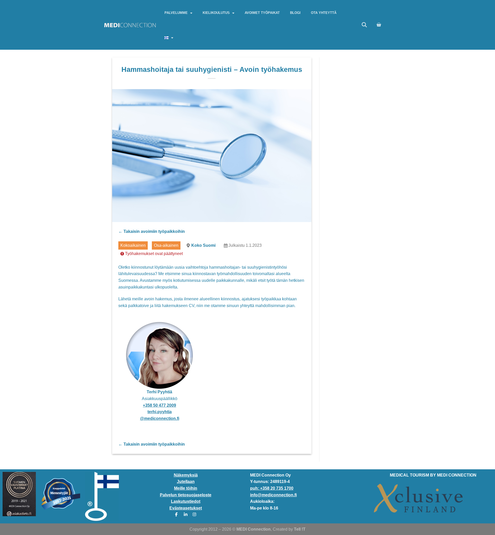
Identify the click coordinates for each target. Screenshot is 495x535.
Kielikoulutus (216, 13)
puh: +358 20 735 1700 (271, 488)
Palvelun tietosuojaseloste (185, 495)
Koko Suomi (203, 245)
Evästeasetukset (185, 508)
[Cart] (378, 24)
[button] (364, 25)
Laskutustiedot (185, 501)
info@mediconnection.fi (273, 495)
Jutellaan (186, 481)
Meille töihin (185, 488)
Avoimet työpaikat (262, 13)
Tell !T (300, 529)
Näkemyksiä (186, 475)
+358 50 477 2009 (159, 405)
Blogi (295, 13)
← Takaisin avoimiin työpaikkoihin (151, 231)
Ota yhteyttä (323, 13)
